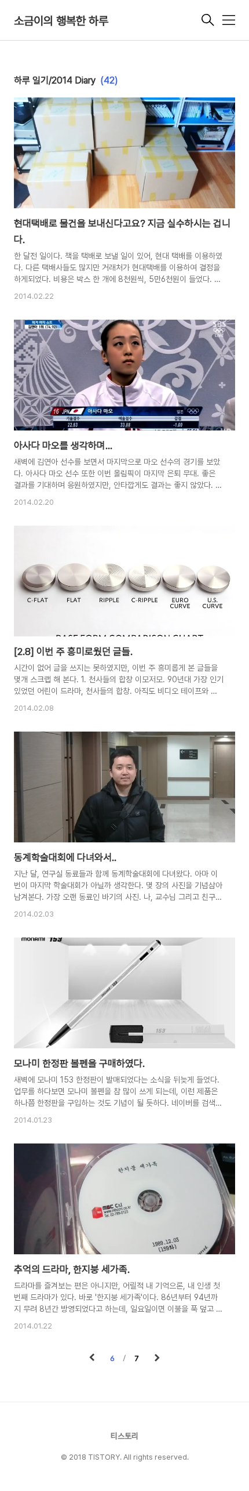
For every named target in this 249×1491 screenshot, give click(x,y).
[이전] (92, 1359)
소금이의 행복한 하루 (61, 21)
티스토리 (124, 1436)
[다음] (157, 1359)
